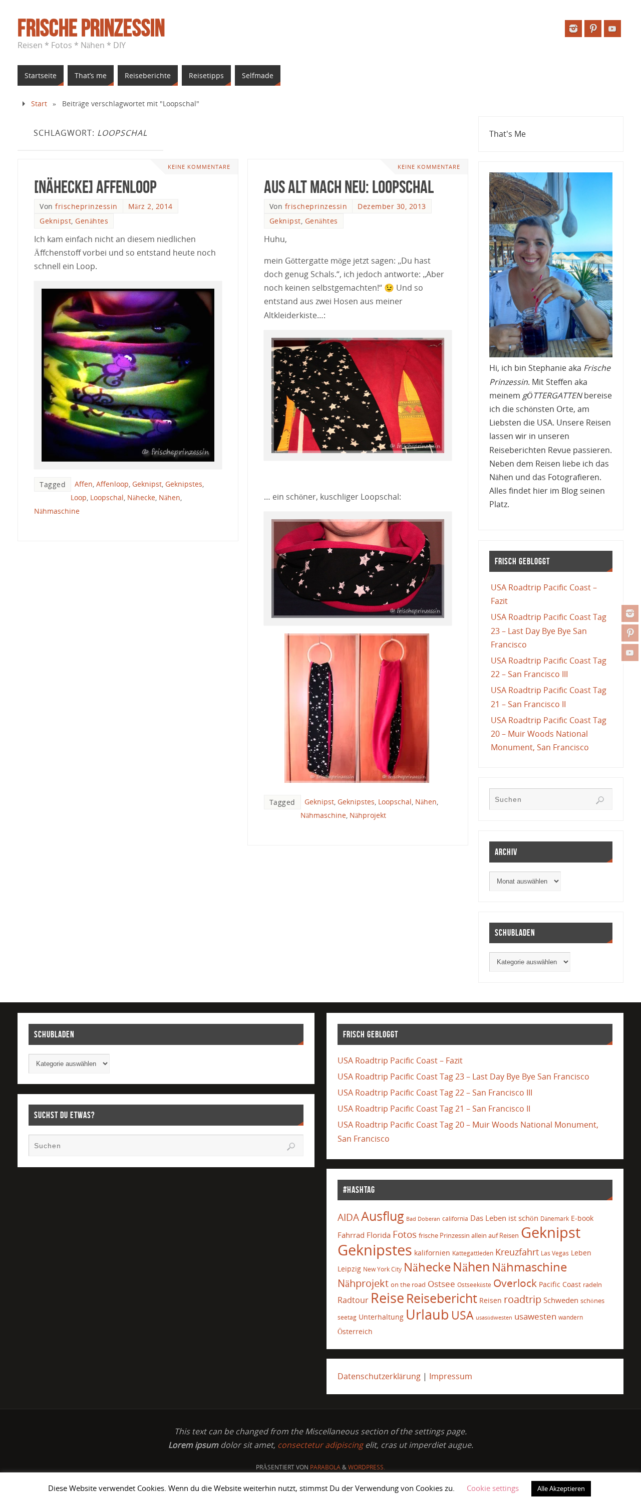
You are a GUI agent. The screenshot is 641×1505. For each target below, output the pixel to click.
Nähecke (141, 497)
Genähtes (91, 221)
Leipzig (349, 1268)
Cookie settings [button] (493, 1488)
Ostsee (441, 1283)
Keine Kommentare (199, 166)
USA (462, 1315)
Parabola (325, 1467)
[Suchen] (600, 800)
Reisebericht (441, 1298)
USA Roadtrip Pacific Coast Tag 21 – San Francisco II (434, 1108)
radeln (592, 1284)
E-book (582, 1218)
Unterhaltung (381, 1317)
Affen (84, 484)
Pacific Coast (560, 1284)
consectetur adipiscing (320, 1444)
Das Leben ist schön (504, 1218)
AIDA (348, 1217)
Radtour (353, 1300)
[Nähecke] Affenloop (95, 186)
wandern (570, 1317)
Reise (387, 1298)
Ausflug (382, 1216)
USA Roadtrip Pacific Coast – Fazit (400, 1060)
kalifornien (432, 1252)
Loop (79, 497)
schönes (592, 1300)
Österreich (355, 1331)
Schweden (560, 1300)
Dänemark (554, 1218)
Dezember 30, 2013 (392, 206)
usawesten (535, 1316)
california (455, 1218)
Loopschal (107, 497)
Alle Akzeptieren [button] (561, 1488)
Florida (379, 1235)
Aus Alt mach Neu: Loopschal (349, 186)
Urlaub (427, 1314)
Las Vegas (555, 1253)
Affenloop (112, 484)
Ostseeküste (474, 1284)
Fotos (405, 1234)
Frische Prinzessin (91, 28)
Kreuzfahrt (517, 1252)
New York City (382, 1269)
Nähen (169, 497)
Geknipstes (183, 484)
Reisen (490, 1300)
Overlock (515, 1282)
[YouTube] (629, 652)
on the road (408, 1284)
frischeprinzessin (86, 206)
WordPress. (366, 1467)
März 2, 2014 (150, 206)
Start (39, 103)
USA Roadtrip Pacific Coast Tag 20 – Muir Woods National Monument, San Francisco (548, 734)
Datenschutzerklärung (379, 1376)
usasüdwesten (494, 1317)
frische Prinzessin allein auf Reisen (469, 1235)
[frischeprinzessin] (629, 613)
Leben (581, 1252)
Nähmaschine (57, 511)
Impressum (450, 1376)
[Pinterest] (629, 632)
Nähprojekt (368, 815)
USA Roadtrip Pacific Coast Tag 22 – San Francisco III (435, 1092)
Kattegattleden (472, 1253)
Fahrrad (351, 1235)
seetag (347, 1317)
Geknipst (55, 221)
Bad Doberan (423, 1218)
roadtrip (522, 1299)
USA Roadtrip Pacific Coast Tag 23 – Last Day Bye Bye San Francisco (548, 630)
